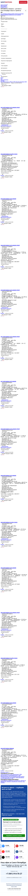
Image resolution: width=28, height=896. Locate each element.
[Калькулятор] (10, 894)
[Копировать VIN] (12, 155)
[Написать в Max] (19, 880)
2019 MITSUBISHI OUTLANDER (8, 199)
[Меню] (3, 894)
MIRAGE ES (12, 15)
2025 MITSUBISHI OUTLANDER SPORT (10, 429)
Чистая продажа (21, 81)
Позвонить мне (4, 122)
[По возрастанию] (1, 75)
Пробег (2, 80)
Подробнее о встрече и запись (14, 835)
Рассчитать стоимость (5, 218)
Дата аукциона (4, 79)
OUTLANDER (18, 15)
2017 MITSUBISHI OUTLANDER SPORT (10, 336)
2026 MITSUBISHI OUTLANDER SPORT (10, 245)
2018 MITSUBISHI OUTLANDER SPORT (10, 290)
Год (1, 78)
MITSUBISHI (4, 6)
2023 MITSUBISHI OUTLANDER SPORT (10, 612)
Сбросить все (3, 84)
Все (3, 81)
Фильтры (4, 74)
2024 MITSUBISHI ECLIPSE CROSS (9, 154)
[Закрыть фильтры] (1, 17)
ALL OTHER (3, 14)
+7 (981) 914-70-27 (14, 873)
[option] (14, 77)
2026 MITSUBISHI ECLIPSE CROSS (9, 658)
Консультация (23, 2)
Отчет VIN (4, 116)
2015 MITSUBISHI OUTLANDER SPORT (10, 107)
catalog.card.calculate (9, 130)
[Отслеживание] (17, 894)
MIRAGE (7, 15)
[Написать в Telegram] (8, 880)
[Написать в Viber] (12, 880)
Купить (2, 130)
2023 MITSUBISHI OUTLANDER (8, 568)
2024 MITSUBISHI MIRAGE (7, 748)
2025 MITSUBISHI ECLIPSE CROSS (9, 522)
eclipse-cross (4, 7)
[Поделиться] (25, 10)
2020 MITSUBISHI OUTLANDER (8, 475)
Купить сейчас (10, 81)
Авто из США (4, 5)
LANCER (3, 15)
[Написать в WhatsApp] (16, 880)
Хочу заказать (11, 122)
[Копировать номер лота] (7, 110)
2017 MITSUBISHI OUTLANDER (8, 381)
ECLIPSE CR (13, 14)
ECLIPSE (8, 14)
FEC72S (18, 14)
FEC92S (22, 14)
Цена (2, 77)
